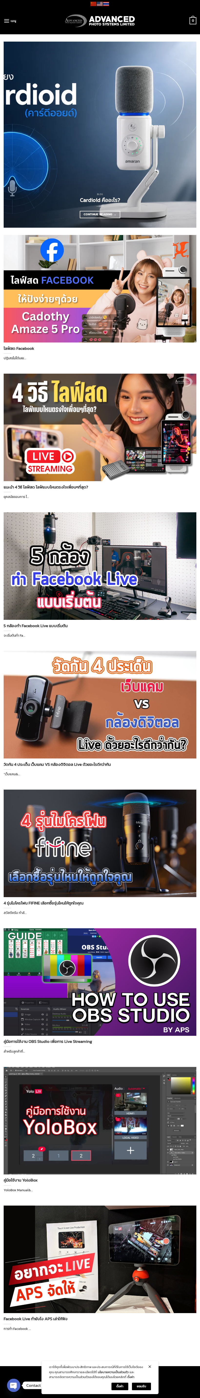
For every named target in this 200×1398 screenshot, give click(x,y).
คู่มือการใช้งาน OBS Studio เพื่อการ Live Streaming (48, 1041)
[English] (100, 3)
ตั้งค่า (130, 1377)
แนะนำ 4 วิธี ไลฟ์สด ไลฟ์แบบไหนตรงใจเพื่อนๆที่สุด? (46, 487)
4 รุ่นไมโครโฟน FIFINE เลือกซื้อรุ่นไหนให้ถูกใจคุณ (43, 903)
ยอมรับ (141, 1386)
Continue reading (100, 214)
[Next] (186, 134)
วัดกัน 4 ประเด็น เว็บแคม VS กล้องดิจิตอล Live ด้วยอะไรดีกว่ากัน (57, 764)
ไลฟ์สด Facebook (19, 348)
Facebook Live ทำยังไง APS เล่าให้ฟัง (36, 1319)
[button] (10, 21)
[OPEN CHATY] (13, 1385)
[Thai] (106, 3)
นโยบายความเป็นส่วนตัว (113, 1372)
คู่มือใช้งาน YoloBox (21, 1180)
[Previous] (13, 134)
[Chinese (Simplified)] (93, 3)
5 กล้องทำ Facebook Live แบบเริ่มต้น (36, 626)
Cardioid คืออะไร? (100, 200)
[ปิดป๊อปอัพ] (150, 1366)
